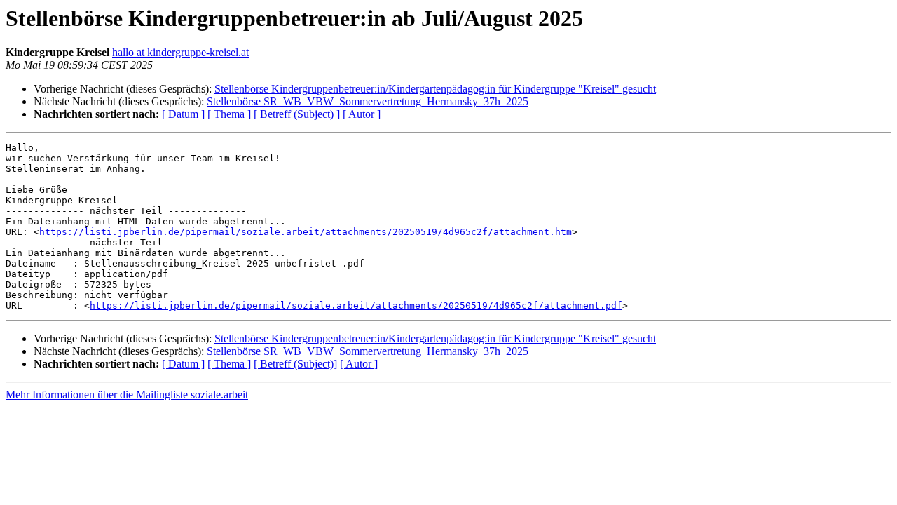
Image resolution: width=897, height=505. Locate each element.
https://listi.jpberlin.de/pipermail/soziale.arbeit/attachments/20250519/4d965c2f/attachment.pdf (356, 305)
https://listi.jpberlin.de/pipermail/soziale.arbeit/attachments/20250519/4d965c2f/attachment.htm (305, 232)
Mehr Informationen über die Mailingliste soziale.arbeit (127, 394)
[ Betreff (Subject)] (295, 364)
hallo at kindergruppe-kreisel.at (180, 52)
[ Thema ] (229, 114)
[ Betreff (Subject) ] (297, 114)
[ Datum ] (183, 114)
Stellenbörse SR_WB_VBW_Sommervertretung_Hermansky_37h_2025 (367, 101)
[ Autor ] (362, 114)
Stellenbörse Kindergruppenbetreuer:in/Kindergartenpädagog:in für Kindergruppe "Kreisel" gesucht (435, 89)
